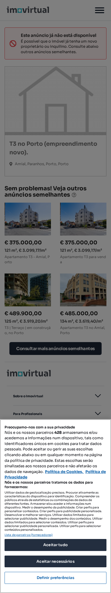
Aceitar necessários (55, 561)
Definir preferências (56, 577)
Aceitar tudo (55, 544)
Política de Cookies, (64, 471)
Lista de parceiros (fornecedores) (29, 535)
